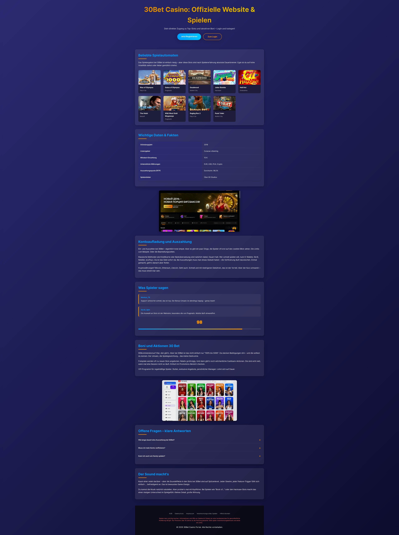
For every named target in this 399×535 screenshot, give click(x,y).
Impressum (190, 513)
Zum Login (212, 37)
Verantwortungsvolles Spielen (207, 513)
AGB (170, 513)
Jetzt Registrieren (189, 36)
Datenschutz (179, 513)
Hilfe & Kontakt (225, 513)
